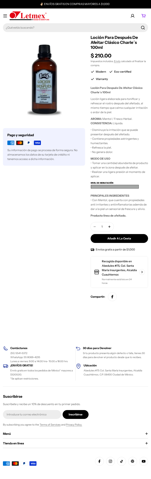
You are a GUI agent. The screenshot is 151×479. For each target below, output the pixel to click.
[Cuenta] (132, 16)
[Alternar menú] (5, 16)
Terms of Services (50, 424)
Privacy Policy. (74, 424)
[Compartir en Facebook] (112, 296)
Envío (117, 61)
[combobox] (75, 27)
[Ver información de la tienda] (142, 272)
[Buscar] (143, 27)
